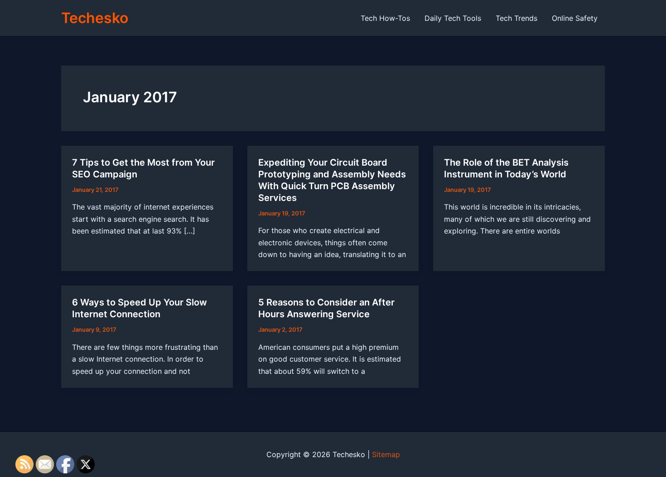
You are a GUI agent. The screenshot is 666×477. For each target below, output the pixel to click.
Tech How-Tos (385, 18)
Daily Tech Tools (453, 18)
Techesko (94, 18)
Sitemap (386, 454)
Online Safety (575, 18)
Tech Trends (516, 18)
